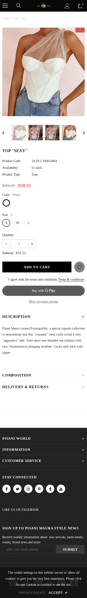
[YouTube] (61, 489)
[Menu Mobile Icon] (5, 6)
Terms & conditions (71, 279)
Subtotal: (8, 253)
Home (6, 18)
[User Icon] (67, 5)
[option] (43, 72)
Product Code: (11, 161)
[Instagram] (28, 489)
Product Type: (11, 174)
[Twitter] (17, 489)
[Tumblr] (50, 489)
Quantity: (8, 235)
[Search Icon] (18, 5)
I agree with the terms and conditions (32, 279)
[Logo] (44, 5)
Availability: (10, 167)
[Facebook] (6, 489)
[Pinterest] (39, 489)
